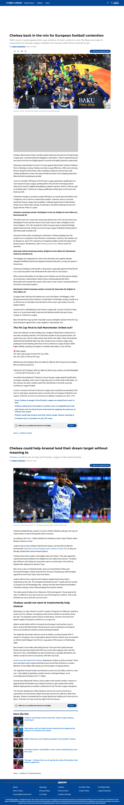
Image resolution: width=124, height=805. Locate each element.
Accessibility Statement (22, 794)
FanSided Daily (104, 787)
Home (15, 433)
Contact (61, 787)
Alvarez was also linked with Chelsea (27, 660)
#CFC (58, 362)
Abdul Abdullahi (18, 47)
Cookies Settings (64, 794)
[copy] (25, 51)
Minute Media (14, 799)
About (15, 787)
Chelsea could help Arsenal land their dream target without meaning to (44, 415)
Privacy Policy (44, 791)
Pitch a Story (18, 791)
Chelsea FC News (26, 433)
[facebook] (107, 3)
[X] (112, 3)
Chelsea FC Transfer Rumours (30, 773)
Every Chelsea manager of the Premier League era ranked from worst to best (44, 401)
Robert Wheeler (18, 461)
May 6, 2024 (35, 373)
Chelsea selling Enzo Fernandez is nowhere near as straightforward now (45, 406)
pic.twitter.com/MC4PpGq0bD (66, 370)
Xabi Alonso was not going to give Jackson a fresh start (45, 549)
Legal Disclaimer (104, 791)
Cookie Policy (84, 791)
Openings (43, 787)
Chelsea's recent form (48, 244)
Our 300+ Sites (84, 787)
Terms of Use (63, 791)
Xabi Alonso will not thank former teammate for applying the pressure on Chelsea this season (45, 410)
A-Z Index (43, 794)
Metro (29, 538)
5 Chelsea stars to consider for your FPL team (34, 418)
